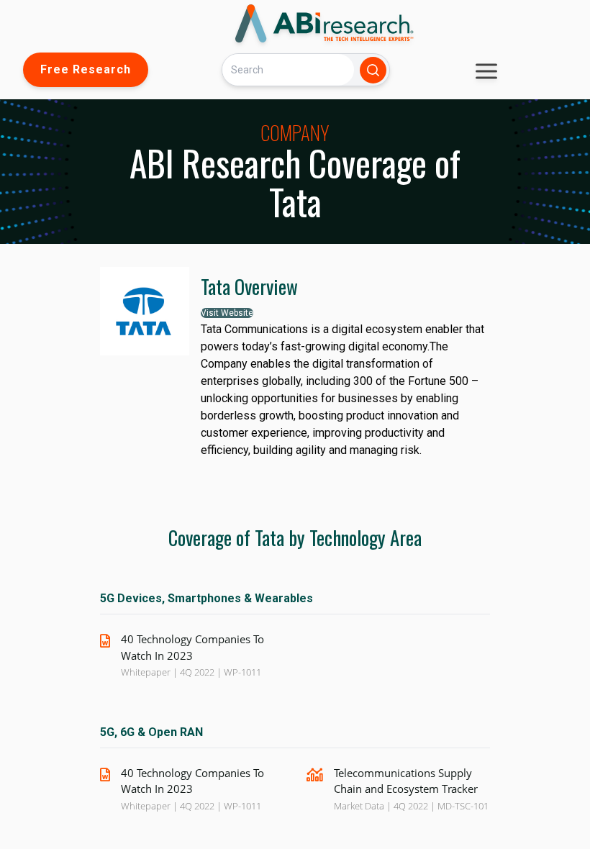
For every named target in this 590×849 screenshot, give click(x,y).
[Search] (373, 70)
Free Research (85, 69)
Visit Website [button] (227, 313)
